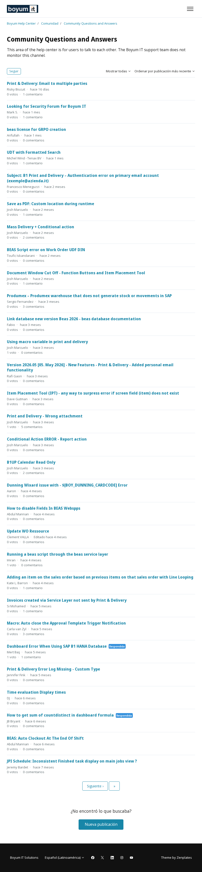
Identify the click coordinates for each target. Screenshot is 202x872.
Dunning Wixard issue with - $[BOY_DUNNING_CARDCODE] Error (67, 485)
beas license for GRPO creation (36, 129)
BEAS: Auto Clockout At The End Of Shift (45, 738)
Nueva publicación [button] (101, 824)
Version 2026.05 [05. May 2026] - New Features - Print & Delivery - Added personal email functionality (90, 367)
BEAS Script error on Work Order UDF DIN (46, 249)
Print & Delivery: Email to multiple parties (47, 83)
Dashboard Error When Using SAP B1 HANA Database (57, 646)
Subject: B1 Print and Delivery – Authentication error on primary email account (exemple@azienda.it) (83, 178)
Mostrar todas (117, 71)
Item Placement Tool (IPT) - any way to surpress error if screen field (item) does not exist (93, 393)
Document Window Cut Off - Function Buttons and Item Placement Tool (76, 272)
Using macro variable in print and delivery (47, 341)
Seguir (13, 71)
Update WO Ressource (28, 531)
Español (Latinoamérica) (63, 857)
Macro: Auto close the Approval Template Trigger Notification (66, 623)
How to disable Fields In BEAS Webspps (43, 508)
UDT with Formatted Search (34, 152)
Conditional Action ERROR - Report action (47, 439)
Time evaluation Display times (36, 692)
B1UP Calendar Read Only (31, 462)
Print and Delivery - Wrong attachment (45, 416)
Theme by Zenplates (176, 857)
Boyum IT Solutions (24, 857)
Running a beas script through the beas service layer (57, 554)
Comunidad (49, 23)
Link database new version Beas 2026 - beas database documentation (74, 318)
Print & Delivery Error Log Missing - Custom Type (53, 669)
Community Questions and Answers (90, 23)
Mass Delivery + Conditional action (40, 226)
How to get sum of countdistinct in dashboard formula (60, 715)
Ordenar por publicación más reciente (163, 71)
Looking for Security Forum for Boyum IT (46, 106)
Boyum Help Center (21, 23)
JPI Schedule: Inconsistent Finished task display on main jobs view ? (72, 761)
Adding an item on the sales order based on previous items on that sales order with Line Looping (100, 577)
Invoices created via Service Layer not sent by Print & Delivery (67, 600)
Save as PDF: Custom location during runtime (50, 203)
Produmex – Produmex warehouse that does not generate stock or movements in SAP (89, 295)
